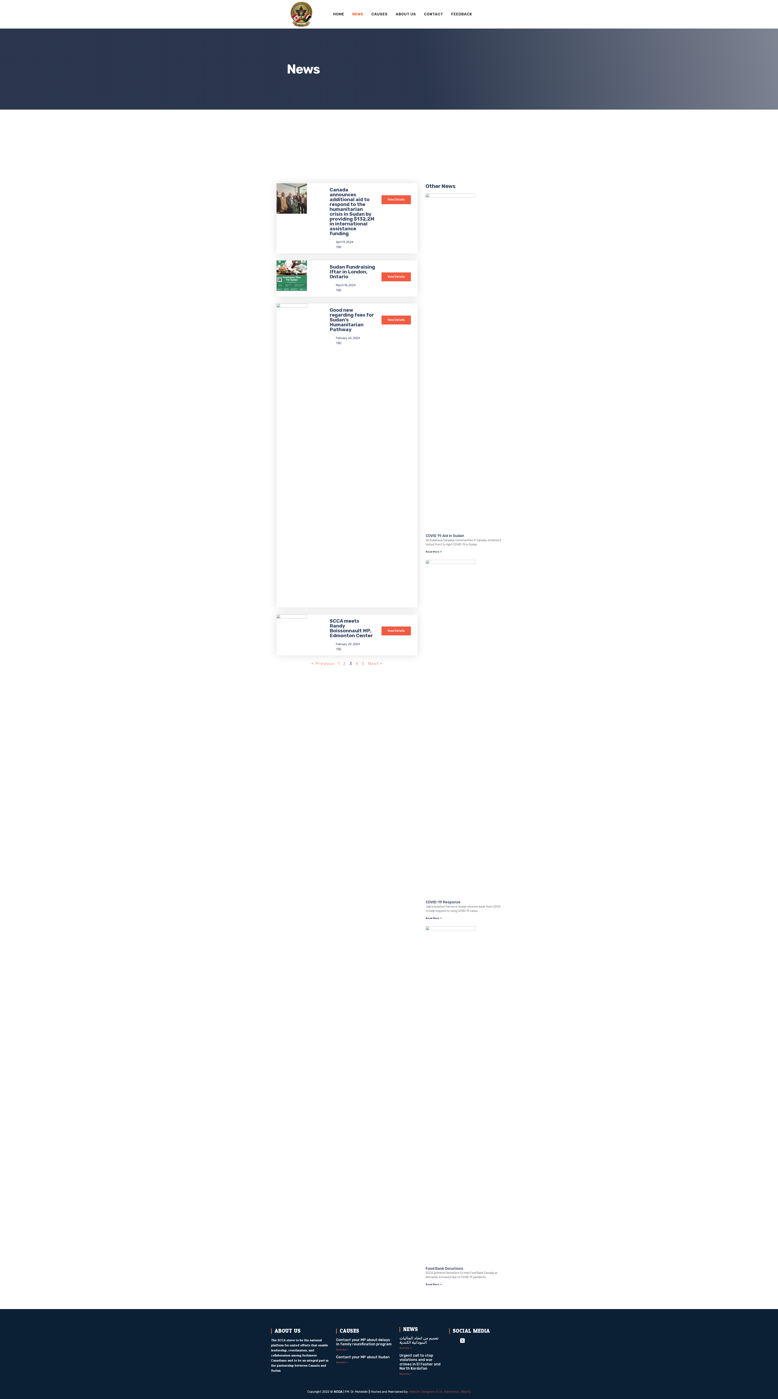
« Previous (322, 663)
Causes (379, 14)
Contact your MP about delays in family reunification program (364, 1342)
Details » (342, 1349)
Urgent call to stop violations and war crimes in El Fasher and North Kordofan (420, 1362)
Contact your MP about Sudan (363, 1357)
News (357, 14)
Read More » (434, 551)
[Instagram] (473, 1340)
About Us (406, 14)
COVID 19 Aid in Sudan (445, 536)
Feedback (461, 14)
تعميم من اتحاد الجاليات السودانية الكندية (419, 1340)
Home (338, 14)
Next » (375, 663)
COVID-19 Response (443, 902)
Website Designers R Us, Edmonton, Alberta (440, 1392)
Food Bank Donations (444, 1268)
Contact (433, 14)
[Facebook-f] (452, 1340)
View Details (396, 199)
